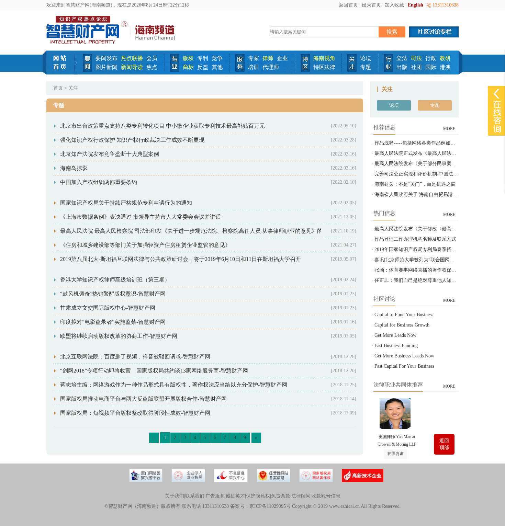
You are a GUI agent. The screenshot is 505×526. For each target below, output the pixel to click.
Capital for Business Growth (401, 325)
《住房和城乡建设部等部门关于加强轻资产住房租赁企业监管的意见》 (145, 245)
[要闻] (87, 70)
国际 (430, 67)
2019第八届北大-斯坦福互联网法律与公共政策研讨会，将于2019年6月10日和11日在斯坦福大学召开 (180, 259)
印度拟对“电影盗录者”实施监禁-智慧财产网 (113, 322)
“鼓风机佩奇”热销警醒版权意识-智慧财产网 (113, 293)
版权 (188, 58)
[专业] (174, 70)
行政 (430, 58)
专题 (365, 67)
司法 (416, 58)
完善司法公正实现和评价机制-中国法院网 (418, 173)
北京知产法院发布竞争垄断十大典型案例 (109, 154)
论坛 (365, 58)
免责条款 (280, 496)
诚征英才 (235, 496)
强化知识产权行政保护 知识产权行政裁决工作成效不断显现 (132, 140)
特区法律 (324, 67)
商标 (188, 67)
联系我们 (194, 496)
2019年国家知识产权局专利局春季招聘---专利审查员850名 (435, 249)
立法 (401, 58)
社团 (416, 67)
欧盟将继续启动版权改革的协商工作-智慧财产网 (118, 336)
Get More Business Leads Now (404, 355)
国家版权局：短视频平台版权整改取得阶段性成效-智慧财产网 (135, 413)
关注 (73, 88)
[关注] (352, 70)
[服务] (240, 70)
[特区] (305, 70)
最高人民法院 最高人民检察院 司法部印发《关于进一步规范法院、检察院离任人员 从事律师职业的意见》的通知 (197, 231)
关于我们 (174, 496)
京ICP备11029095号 (270, 506)
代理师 (270, 67)
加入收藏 (394, 5)
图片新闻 (106, 67)
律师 (267, 58)
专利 (202, 58)
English (415, 5)
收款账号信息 (326, 496)
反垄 (202, 67)
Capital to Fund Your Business (403, 314)
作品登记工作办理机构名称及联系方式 (415, 239)
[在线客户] (496, 93)
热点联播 (132, 58)
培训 (253, 67)
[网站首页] (62, 73)
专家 (253, 58)
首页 (58, 88)
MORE (449, 128)
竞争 (217, 58)
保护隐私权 (258, 496)
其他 (217, 67)
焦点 (151, 67)
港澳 (445, 67)
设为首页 (371, 5)
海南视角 (324, 58)
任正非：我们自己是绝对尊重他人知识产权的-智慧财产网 (435, 280)
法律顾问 (301, 496)
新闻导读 (132, 67)
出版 (401, 67)
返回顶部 (444, 444)
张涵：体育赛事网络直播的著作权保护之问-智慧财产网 (433, 270)
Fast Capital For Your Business (404, 366)
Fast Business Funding (396, 345)
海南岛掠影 (74, 168)
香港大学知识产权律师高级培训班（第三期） (115, 279)
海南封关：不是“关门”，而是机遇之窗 (415, 184)
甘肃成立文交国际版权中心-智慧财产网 (107, 308)
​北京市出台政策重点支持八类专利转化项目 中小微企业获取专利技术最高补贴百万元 (162, 126)
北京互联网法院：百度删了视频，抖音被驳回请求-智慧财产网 (135, 356)
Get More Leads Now (395, 335)
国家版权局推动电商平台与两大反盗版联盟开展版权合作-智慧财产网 (143, 399)
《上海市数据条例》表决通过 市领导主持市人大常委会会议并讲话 (140, 217)
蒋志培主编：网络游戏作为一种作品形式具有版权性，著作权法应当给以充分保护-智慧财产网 (173, 384)
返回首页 (348, 5)
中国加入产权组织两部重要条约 (98, 182)
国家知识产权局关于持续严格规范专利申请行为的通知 (126, 202)
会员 (151, 58)
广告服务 (215, 496)
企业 (282, 58)
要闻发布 (106, 58)
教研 (445, 58)
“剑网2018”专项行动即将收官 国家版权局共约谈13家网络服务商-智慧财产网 (154, 370)
